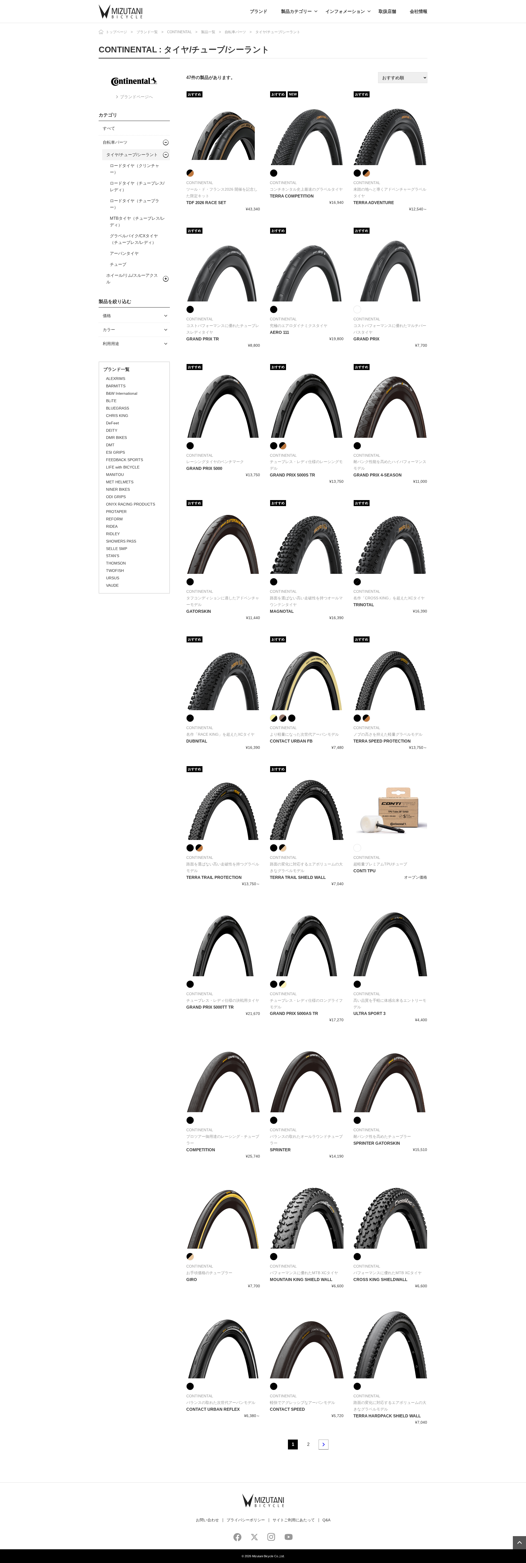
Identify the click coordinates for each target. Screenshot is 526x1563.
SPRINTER (280, 1149)
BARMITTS (115, 386)
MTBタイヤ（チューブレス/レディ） (137, 221)
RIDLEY (113, 534)
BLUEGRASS (117, 408)
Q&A (326, 1520)
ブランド (258, 11)
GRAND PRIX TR (202, 339)
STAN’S (112, 556)
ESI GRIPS (115, 452)
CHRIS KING (117, 415)
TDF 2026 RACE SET (206, 202)
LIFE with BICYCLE (122, 467)
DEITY (111, 430)
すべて (109, 128)
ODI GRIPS (116, 497)
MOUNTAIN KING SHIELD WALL (301, 1279)
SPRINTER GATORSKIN (376, 1143)
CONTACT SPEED (287, 1409)
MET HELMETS (119, 482)
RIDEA (112, 526)
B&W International (121, 393)
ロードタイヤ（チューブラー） (134, 204)
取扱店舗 (387, 11)
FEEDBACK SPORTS (124, 460)
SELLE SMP (116, 548)
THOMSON (116, 563)
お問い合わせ (207, 1520)
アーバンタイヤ (124, 253)
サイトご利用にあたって (294, 1520)
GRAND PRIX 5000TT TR (210, 1007)
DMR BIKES (116, 437)
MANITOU (115, 474)
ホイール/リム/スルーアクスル (132, 278)
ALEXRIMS (115, 378)
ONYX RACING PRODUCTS (130, 504)
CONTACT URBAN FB (291, 741)
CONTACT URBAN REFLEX (213, 1409)
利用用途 (111, 343)
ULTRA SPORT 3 (369, 1013)
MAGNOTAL (282, 611)
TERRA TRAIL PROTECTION (214, 877)
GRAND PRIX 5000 (204, 468)
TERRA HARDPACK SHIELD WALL (387, 1416)
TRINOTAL (363, 604)
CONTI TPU (364, 870)
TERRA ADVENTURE (373, 202)
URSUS (112, 578)
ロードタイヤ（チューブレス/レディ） (137, 186)
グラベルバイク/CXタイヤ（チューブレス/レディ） (134, 239)
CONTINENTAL (179, 32)
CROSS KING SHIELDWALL (380, 1279)
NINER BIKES (118, 489)
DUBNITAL (196, 741)
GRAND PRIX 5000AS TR (294, 1013)
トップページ (116, 32)
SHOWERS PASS (121, 541)
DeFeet (112, 423)
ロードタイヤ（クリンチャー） (134, 168)
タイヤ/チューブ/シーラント (132, 154)
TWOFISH (115, 570)
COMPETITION (200, 1149)
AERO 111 (279, 332)
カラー (109, 329)
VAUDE (112, 585)
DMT (110, 445)
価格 (107, 315)
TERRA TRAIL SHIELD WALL (298, 877)
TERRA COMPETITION (292, 196)
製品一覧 (208, 32)
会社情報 (418, 11)
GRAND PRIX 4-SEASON (377, 475)
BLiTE (111, 401)
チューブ (118, 264)
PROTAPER (116, 511)
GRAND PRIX (366, 339)
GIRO (191, 1279)
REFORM (114, 519)
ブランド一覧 (147, 32)
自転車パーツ (235, 32)
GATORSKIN (198, 611)
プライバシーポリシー (246, 1520)
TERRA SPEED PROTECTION (382, 741)
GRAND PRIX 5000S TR (292, 475)
